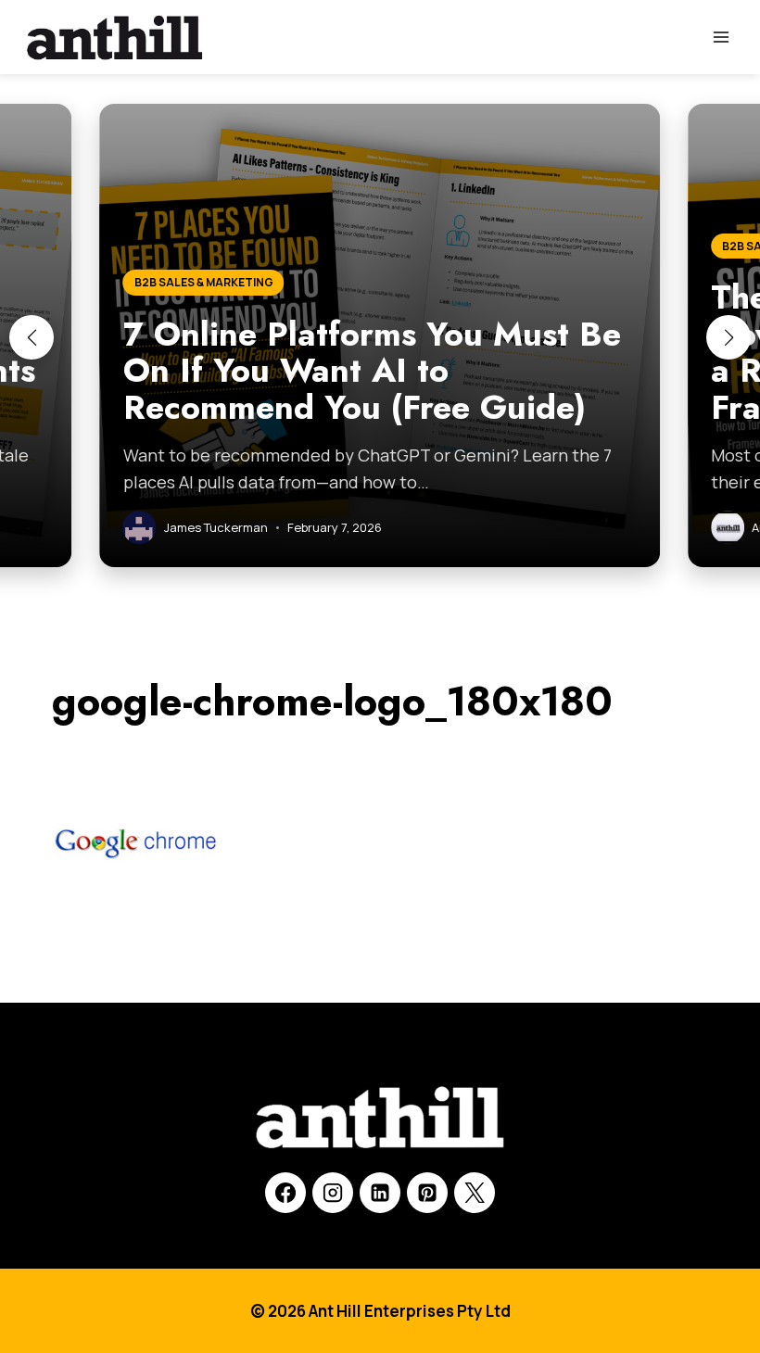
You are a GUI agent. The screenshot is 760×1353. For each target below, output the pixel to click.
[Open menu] (720, 36)
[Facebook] (285, 1192)
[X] (474, 1192)
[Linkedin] (380, 1192)
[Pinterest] (427, 1192)
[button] (31, 337)
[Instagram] (332, 1192)
